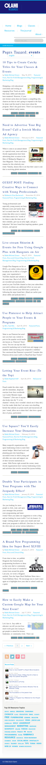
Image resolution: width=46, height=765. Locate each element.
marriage (33, 726)
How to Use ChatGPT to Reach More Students (24, 670)
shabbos (8, 741)
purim (20, 735)
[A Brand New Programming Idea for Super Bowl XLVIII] (35, 565)
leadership (22, 417)
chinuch (9, 714)
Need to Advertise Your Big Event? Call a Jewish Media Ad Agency (22, 129)
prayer (29, 732)
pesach (20, 732)
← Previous (8, 645)
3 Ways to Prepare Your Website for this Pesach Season (24, 698)
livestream (38, 298)
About (38, 34)
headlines (34, 530)
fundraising (23, 472)
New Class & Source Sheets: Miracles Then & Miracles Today (23, 687)
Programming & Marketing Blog (25, 198)
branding (20, 711)
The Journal (25, 30)
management (10, 726)
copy (13, 530)
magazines (22, 173)
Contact (40, 18)
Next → (29, 645)
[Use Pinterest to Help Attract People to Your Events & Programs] (34, 338)
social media (21, 361)
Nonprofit (9, 729)
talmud (14, 743)
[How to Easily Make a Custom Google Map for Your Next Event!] (34, 626)
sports (34, 588)
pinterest (32, 358)
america (12, 711)
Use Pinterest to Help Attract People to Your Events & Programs (23, 317)
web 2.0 (6, 303)
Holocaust (20, 720)
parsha (24, 729)
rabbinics (28, 734)
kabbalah (8, 723)
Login (33, 18)
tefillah (21, 743)
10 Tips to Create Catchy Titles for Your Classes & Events (20, 66)
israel (27, 720)
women (15, 746)
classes (14, 113)
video (38, 743)
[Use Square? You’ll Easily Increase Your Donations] (36, 452)
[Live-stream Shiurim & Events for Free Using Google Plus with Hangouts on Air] (35, 273)
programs (20, 115)
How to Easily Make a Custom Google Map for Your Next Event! (23, 604)
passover (32, 729)
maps (20, 637)
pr (37, 113)
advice (7, 711)
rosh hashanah (30, 738)
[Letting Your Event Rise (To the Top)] (34, 393)
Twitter (12, 657)
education (23, 714)
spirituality (34, 741)
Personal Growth (10, 732)
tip (35, 301)
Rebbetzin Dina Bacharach (14, 195)
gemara (27, 717)
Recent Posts (9, 664)
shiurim (29, 301)
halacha (34, 717)
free (7, 717)
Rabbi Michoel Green (12, 75)
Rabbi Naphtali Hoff (11, 379)
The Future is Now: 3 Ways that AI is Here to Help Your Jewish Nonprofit (23, 675)
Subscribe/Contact (23, 657)
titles (32, 115)
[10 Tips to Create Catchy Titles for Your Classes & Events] (34, 90)
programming (9, 115)
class (16, 714)
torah (5, 590)
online (17, 729)
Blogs (19, 25)
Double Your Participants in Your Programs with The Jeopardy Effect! (22, 486)
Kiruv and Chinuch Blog (15, 258)
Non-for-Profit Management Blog (19, 77)
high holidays (10, 720)
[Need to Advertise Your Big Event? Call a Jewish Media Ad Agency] (35, 155)
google (29, 298)
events (21, 113)
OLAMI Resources (8, 45)
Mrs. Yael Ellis (9, 326)
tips (38, 301)
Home (8, 25)
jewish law (36, 720)
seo (27, 115)
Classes (31, 25)
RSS (7, 657)
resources (20, 301)
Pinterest (18, 657)
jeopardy (7, 532)
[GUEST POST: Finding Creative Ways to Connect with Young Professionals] (35, 210)
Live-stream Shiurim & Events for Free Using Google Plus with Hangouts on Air (23, 247)
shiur (14, 741)
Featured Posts (8, 198)
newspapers (33, 173)
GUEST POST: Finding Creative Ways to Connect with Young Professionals (20, 187)
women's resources (25, 746)
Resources (9, 30)
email (19, 530)
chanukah (29, 711)
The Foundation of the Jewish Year (20, 692)
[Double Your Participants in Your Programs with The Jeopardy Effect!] (34, 508)
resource (10, 737)
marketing (30, 113)
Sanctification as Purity (16, 682)
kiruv (15, 723)
